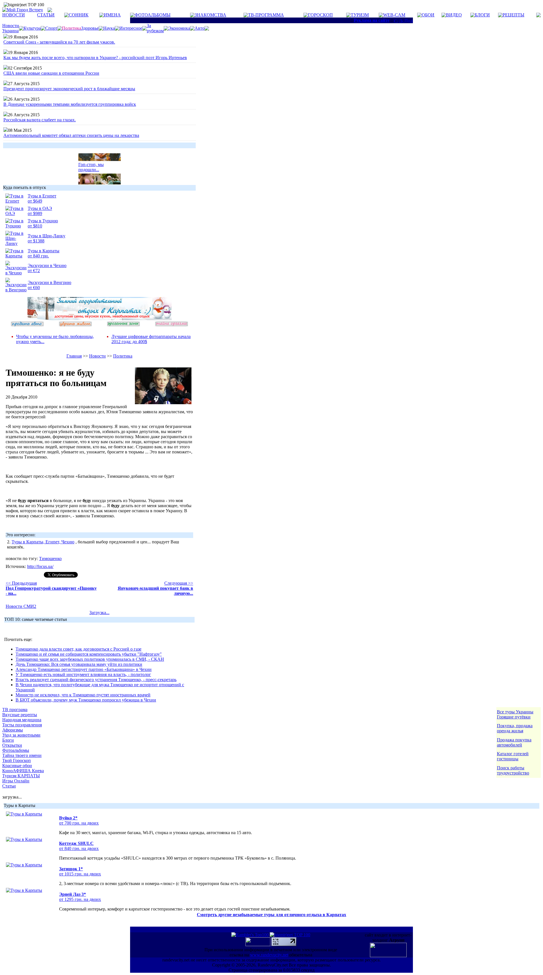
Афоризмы (12, 730)
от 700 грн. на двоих (79, 823)
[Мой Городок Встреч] (99, 318)
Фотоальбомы (15, 750)
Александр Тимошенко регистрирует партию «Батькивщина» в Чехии (84, 669)
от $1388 (36, 240)
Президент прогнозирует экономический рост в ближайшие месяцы (69, 88)
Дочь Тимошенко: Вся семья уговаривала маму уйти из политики (79, 664)
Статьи (9, 786)
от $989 (35, 213)
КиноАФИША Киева (23, 770)
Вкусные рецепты (19, 714)
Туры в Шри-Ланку (46, 235)
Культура (32, 28)
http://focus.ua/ (40, 566)
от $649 (35, 201)
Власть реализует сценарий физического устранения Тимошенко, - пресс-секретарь (96, 679)
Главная (74, 356)
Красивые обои (17, 765)
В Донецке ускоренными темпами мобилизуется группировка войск (69, 104)
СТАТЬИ (46, 14)
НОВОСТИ (13, 14)
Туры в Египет (42, 195)
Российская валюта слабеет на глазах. (39, 119)
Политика (122, 356)
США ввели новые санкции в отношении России (51, 73)
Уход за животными (21, 735)
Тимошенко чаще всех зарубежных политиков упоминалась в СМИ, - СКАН (90, 659)
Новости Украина (10, 28)
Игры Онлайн (15, 780)
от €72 (34, 270)
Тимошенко (50, 558)
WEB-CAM (394, 14)
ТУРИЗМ (360, 14)
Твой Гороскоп (16, 760)
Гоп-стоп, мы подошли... (91, 164)
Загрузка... (99, 612)
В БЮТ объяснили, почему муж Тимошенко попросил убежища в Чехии (86, 700)
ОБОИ (428, 14)
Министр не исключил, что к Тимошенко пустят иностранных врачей (83, 694)
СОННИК (79, 14)
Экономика (179, 28)
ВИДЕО (454, 14)
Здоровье (90, 28)
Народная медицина (21, 719)
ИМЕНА (112, 14)
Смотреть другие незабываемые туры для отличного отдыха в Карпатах (271, 914)
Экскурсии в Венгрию (49, 282)
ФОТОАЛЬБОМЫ (153, 14)
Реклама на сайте (371, 20)
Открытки (12, 745)
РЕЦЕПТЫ (513, 14)
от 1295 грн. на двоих (80, 899)
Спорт (51, 28)
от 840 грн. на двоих (79, 848)
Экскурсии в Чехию (47, 265)
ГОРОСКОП (320, 14)
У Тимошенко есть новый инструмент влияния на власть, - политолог (83, 674)
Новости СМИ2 (21, 606)
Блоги (8, 740)
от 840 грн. (38, 255)
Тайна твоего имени (22, 755)
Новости (97, 356)
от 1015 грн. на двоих (80, 873)
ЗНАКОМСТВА (210, 14)
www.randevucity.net (269, 954)
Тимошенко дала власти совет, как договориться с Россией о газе (78, 649)
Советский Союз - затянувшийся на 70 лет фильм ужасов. (59, 42)
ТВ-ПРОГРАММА (266, 14)
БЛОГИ (482, 14)
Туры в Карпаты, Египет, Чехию (43, 541)
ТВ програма (14, 709)
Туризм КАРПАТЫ (21, 775)
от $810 (35, 225)
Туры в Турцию (43, 220)
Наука (109, 28)
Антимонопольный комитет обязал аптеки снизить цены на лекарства (71, 135)
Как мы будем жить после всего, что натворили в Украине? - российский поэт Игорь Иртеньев (95, 57)
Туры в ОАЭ (40, 208)
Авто (199, 28)
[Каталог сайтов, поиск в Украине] (258, 944)
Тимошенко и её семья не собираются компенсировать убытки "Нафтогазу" (89, 654)
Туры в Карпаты (43, 250)
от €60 (34, 287)
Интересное (130, 28)
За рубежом (155, 28)
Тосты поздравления (22, 724)
